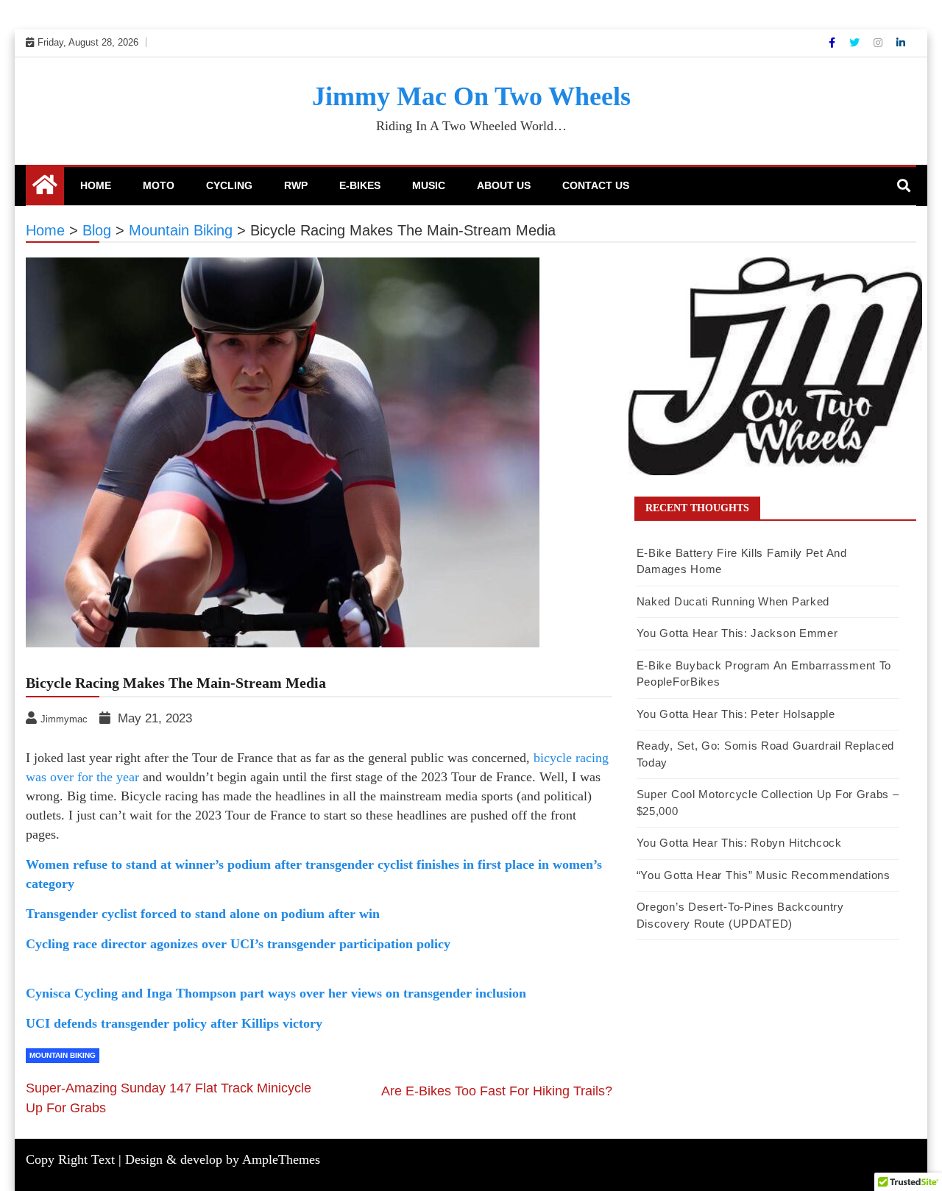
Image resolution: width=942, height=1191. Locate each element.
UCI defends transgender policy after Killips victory (174, 1023)
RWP (296, 185)
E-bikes (359, 185)
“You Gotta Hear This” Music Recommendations (763, 875)
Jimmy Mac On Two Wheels (471, 96)
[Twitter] (856, 43)
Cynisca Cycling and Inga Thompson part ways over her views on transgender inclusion (276, 993)
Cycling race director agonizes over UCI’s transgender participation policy (238, 943)
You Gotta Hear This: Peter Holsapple (736, 714)
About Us (504, 185)
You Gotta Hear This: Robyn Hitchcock (739, 842)
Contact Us (595, 185)
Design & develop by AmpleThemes (222, 1159)
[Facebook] (833, 43)
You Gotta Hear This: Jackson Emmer (737, 633)
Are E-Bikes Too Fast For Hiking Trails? (496, 1091)
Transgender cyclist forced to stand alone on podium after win (203, 913)
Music (428, 185)
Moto (158, 185)
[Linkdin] (900, 43)
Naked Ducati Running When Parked (733, 601)
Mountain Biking (62, 1055)
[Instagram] (879, 43)
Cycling (229, 185)
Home (95, 185)
